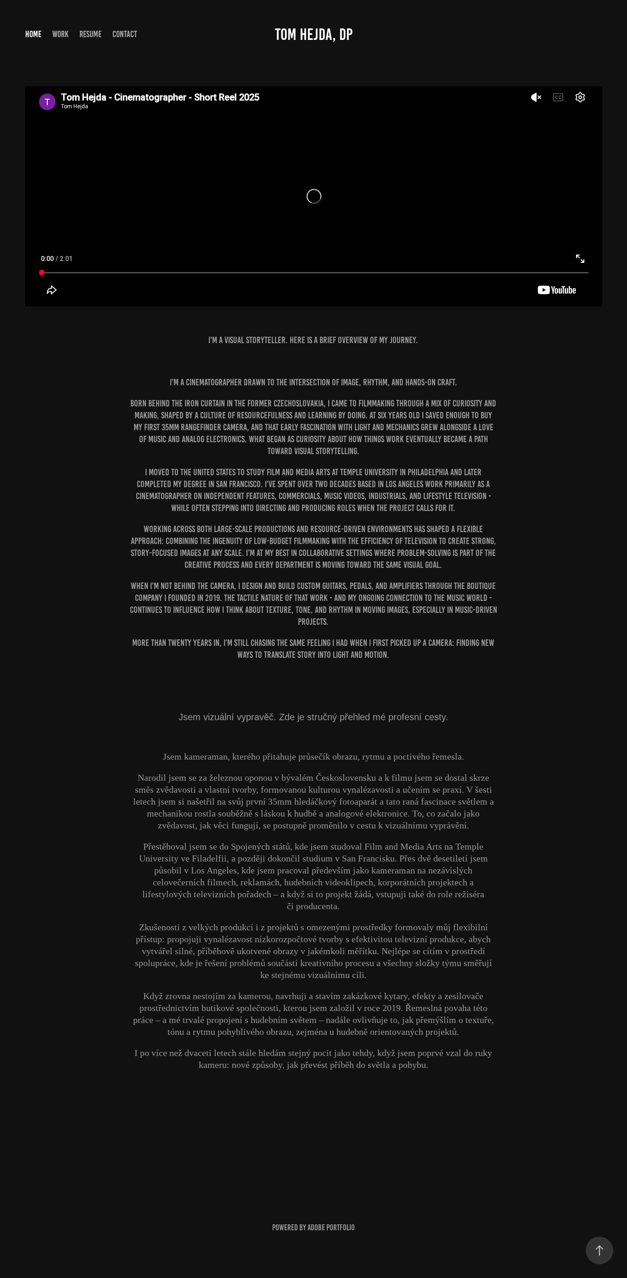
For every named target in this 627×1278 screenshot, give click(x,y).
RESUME (90, 34)
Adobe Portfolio (331, 1227)
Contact (124, 34)
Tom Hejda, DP (314, 34)
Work (60, 34)
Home (33, 34)
